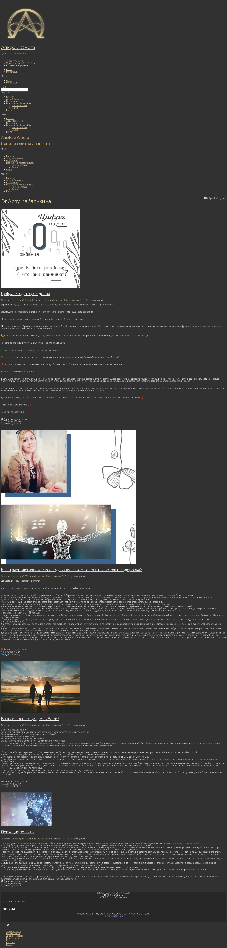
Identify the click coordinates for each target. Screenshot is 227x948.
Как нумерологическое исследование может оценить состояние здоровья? (71, 570)
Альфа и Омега (18, 47)
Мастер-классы (19, 105)
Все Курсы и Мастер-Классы (20, 103)
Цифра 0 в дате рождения (25, 293)
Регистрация (12, 72)
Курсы (15, 108)
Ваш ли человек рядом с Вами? (30, 718)
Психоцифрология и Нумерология (61, 300)
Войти (9, 69)
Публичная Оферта (113, 916)
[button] (113, 76)
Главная (10, 97)
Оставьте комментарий (12, 300)
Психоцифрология (17, 832)
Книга (9, 110)
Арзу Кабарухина (14, 99)
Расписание (12, 101)
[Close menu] (8, 925)
